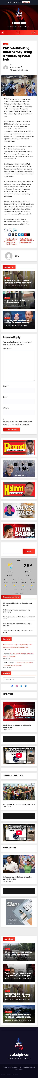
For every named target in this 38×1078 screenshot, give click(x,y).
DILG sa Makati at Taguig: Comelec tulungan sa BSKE (25, 240)
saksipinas (19, 23)
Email (5, 397)
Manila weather (19, 593)
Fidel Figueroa (22, 326)
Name (6, 386)
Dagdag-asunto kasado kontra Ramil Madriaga (17, 321)
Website (6, 408)
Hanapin (28, 551)
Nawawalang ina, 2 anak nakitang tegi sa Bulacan (18, 1015)
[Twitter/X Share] (10, 230)
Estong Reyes (26, 978)
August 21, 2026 (12, 958)
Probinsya (8, 1011)
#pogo (26, 70)
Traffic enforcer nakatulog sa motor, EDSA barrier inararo (12, 241)
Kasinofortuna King (10, 644)
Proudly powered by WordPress (12, 1067)
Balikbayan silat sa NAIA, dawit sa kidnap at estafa (17, 281)
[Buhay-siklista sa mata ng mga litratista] (19, 792)
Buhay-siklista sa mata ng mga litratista (19, 804)
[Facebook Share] (6, 230)
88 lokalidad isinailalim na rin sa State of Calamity (18, 953)
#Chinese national (16, 70)
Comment (7, 349)
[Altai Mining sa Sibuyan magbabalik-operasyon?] (19, 712)
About (17, 1074)
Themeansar (19, 1069)
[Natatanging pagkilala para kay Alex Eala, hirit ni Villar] (19, 865)
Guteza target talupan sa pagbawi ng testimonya (18, 974)
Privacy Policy (10, 1074)
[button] (32, 33)
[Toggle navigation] (18, 32)
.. (12, 65)
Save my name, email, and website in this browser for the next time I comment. (17, 423)
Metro (5, 44)
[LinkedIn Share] (15, 230)
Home (3, 1074)
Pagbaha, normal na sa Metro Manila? (16, 301)
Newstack (30, 1067)
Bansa (7, 949)
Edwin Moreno (22, 286)
